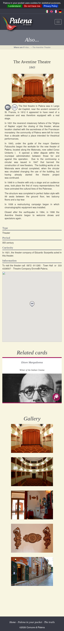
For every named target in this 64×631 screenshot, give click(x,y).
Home (12, 622)
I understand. (14, 5)
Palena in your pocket (30, 622)
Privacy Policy (50, 5)
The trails (49, 622)
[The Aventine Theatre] (32, 438)
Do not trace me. (32, 5)
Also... (27, 47)
